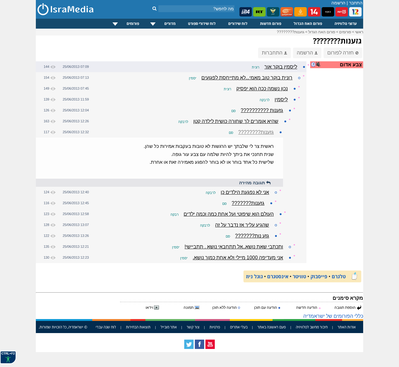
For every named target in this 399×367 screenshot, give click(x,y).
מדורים (169, 23)
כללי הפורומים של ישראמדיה (333, 316)
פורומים (133, 23)
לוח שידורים (238, 23)
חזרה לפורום (340, 52)
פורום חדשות (270, 23)
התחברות (272, 52)
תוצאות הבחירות (138, 327)
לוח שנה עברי (106, 327)
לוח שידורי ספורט (202, 23)
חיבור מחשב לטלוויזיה (312, 327)
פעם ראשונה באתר (271, 327)
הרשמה (338, 2)
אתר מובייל (169, 327)
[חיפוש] (154, 8)
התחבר (356, 2)
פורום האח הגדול (308, 23)
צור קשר (193, 327)
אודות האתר (347, 327)
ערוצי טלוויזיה (345, 23)
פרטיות (214, 327)
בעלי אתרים (239, 327)
